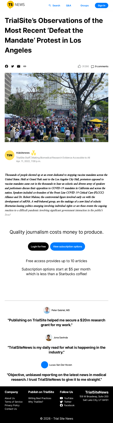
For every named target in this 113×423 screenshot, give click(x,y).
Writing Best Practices (39, 398)
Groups (84, 5)
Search (56, 5)
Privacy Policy (12, 405)
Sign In (101, 5)
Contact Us (11, 408)
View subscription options (67, 246)
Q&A (68, 5)
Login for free (38, 246)
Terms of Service (13, 401)
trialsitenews (23, 152)
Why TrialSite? (35, 401)
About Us (10, 398)
